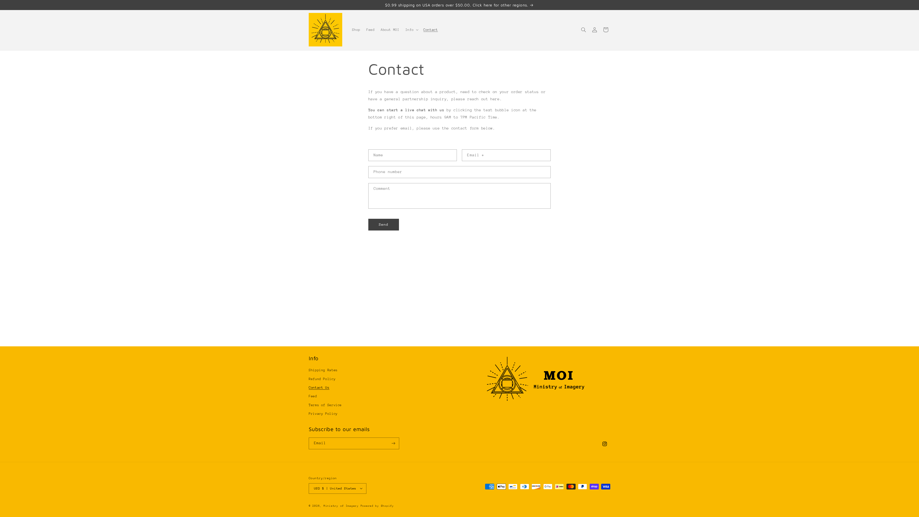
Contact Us (319, 387)
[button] (411, 29)
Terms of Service (325, 405)
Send (383, 224)
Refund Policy (322, 379)
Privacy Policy (323, 414)
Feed (313, 396)
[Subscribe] (393, 443)
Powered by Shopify (377, 505)
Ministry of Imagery (341, 505)
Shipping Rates (323, 370)
